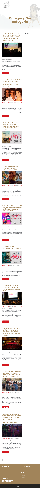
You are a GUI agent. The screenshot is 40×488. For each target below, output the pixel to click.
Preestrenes (24, 470)
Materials (23, 475)
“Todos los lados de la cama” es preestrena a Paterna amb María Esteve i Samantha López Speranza (12, 208)
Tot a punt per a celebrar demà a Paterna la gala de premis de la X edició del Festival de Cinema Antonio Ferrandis (11, 332)
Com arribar (5, 470)
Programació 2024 (25, 469)
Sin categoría (17, 57)
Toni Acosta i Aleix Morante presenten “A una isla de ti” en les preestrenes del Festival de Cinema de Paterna (29, 68)
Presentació (5, 472)
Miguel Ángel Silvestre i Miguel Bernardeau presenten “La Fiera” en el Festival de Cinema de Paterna (10, 126)
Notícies (23, 477)
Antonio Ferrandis (6, 469)
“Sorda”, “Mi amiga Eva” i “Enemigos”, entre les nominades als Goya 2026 (10, 168)
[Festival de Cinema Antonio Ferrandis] (6, 4)
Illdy (14, 486)
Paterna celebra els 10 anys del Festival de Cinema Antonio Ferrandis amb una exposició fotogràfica (11, 374)
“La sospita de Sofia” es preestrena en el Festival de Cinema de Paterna (11, 248)
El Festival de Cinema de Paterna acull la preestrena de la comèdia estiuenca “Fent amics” (29, 55)
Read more (6, 72)
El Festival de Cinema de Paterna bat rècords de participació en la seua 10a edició (11, 288)
